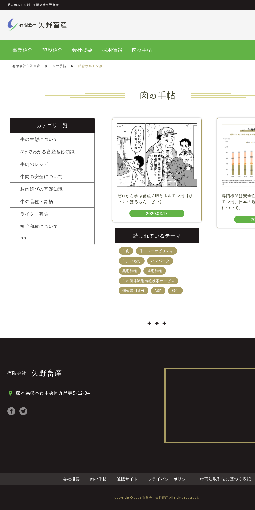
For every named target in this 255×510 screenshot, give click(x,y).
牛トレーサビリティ (156, 251)
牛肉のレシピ (34, 164)
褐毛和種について (39, 226)
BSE (158, 290)
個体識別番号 (133, 290)
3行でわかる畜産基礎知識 (47, 151)
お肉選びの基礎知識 (41, 189)
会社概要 (71, 478)
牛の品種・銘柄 (36, 201)
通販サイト (127, 478)
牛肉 (126, 251)
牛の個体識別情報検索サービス (148, 281)
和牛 (175, 290)
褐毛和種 (154, 271)
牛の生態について (39, 139)
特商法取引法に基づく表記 (225, 478)
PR (23, 238)
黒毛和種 (129, 271)
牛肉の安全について (41, 176)
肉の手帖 (98, 478)
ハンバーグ (160, 261)
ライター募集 (34, 214)
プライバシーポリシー (169, 478)
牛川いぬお (131, 261)
